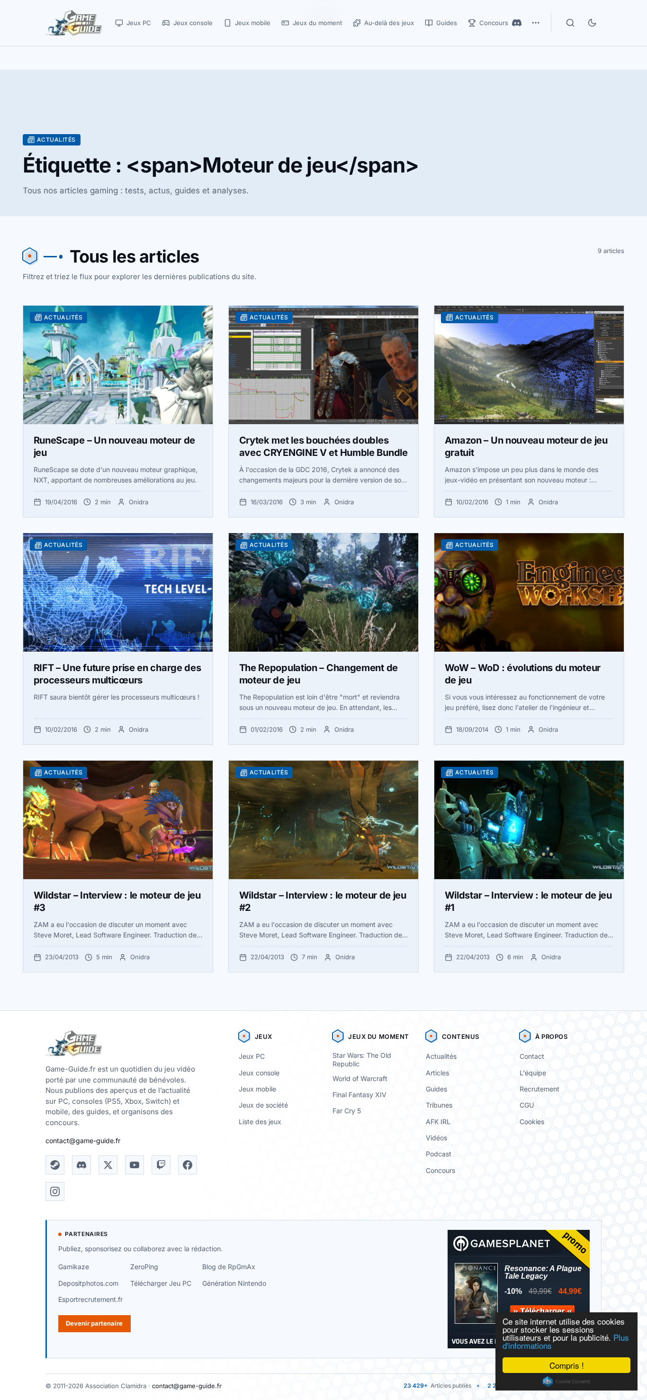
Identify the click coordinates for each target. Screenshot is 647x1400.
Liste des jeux (260, 1122)
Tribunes (439, 1105)
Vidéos (436, 1138)
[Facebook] (187, 1164)
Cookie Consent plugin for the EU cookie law (566, 1381)
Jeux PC (252, 1056)
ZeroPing (144, 1267)
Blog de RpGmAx (228, 1267)
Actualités (441, 1056)
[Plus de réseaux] (535, 22)
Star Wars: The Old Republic (361, 1059)
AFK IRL (438, 1122)
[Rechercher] (570, 22)
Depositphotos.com (88, 1283)
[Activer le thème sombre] (592, 22)
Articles (437, 1073)
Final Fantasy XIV (359, 1095)
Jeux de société (263, 1105)
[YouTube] (134, 1164)
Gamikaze (73, 1267)
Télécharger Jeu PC (160, 1283)
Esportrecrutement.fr (90, 1299)
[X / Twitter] (108, 1164)
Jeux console (259, 1073)
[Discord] (516, 22)
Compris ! (566, 1365)
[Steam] (54, 1164)
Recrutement (539, 1089)
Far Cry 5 (346, 1111)
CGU (527, 1105)
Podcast (438, 1154)
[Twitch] (161, 1164)
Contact (532, 1056)
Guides (436, 1089)
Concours (440, 1170)
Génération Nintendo (234, 1283)
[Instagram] (54, 1191)
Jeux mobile (257, 1089)
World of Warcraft (359, 1078)
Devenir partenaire (94, 1323)
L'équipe (533, 1073)
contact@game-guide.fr (82, 1140)
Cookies (532, 1122)
